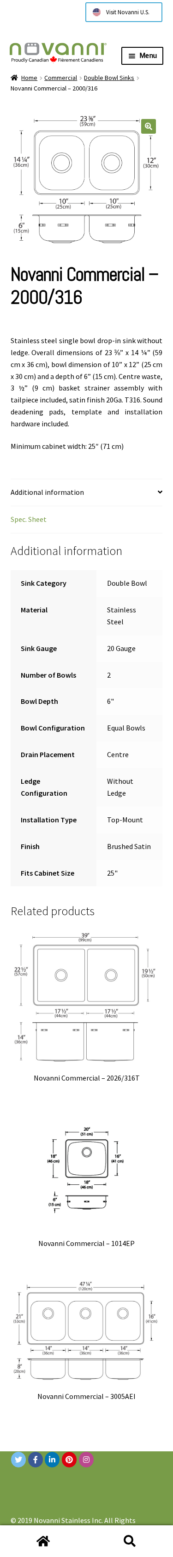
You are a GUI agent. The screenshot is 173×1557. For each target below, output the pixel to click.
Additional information (47, 492)
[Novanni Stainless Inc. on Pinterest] (69, 1459)
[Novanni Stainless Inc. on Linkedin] (52, 1459)
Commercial (60, 78)
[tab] (87, 492)
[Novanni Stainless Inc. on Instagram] (86, 1459)
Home (29, 78)
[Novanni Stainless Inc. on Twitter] (18, 1459)
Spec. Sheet (29, 519)
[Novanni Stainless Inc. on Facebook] (35, 1459)
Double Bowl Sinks (109, 78)
